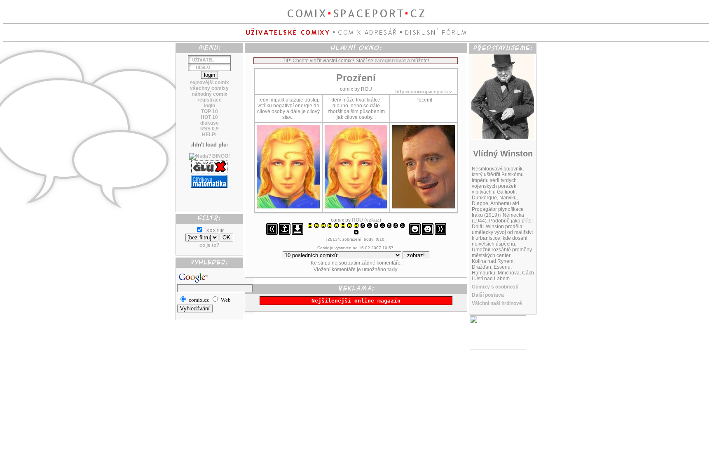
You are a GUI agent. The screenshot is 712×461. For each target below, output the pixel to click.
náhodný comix (209, 94)
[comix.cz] (498, 348)
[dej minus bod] (427, 233)
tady (392, 269)
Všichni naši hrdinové (497, 303)
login (209, 106)
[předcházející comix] (272, 233)
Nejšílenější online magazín (356, 301)
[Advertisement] (209, 196)
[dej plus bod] (415, 233)
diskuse (209, 123)
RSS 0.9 (209, 129)
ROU (357, 220)
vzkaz (372, 220)
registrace (209, 100)
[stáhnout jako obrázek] (297, 233)
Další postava (488, 295)
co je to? (209, 245)
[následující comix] (440, 233)
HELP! (209, 134)
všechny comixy (209, 88)
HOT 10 (209, 117)
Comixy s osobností (495, 287)
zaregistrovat (390, 61)
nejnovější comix (209, 82)
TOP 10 (209, 111)
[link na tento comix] (284, 233)
